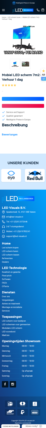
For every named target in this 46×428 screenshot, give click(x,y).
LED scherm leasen (10, 255)
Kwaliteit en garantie (11, 272)
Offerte (5, 286)
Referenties (7, 258)
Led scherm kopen (10, 247)
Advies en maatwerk (11, 303)
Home (4, 17)
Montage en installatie (12, 307)
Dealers (5, 262)
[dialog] (10, 426)
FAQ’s (4, 283)
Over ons (6, 296)
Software (6, 279)
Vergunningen (8, 300)
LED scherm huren (14, 17)
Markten (5, 335)
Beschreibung (15, 125)
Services (6, 311)
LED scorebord (8, 331)
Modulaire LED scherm (12, 328)
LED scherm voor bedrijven (14, 321)
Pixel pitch (7, 275)
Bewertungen (10, 134)
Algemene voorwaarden (23, 423)
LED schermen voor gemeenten (16, 324)
